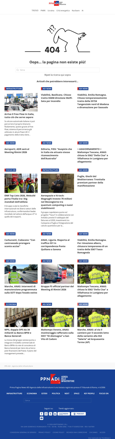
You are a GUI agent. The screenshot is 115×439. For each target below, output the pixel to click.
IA (82, 10)
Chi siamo (93, 432)
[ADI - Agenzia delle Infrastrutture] (57, 379)
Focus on (10, 170)
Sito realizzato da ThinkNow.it (99, 438)
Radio (65, 414)
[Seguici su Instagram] (46, 413)
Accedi (102, 432)
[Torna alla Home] (57, 3)
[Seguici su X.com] (50, 413)
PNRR (43, 10)
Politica (56, 393)
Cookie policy (58, 432)
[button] (5, 3)
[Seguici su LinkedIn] (55, 413)
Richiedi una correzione (76, 432)
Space (76, 393)
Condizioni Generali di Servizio (23, 432)
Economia (11, 304)
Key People (89, 393)
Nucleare (76, 10)
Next (67, 393)
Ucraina (51, 10)
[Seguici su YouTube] (41, 418)
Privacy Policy (44, 432)
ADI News (47, 88)
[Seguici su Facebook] (41, 413)
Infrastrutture (14, 88)
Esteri (44, 393)
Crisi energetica (63, 10)
